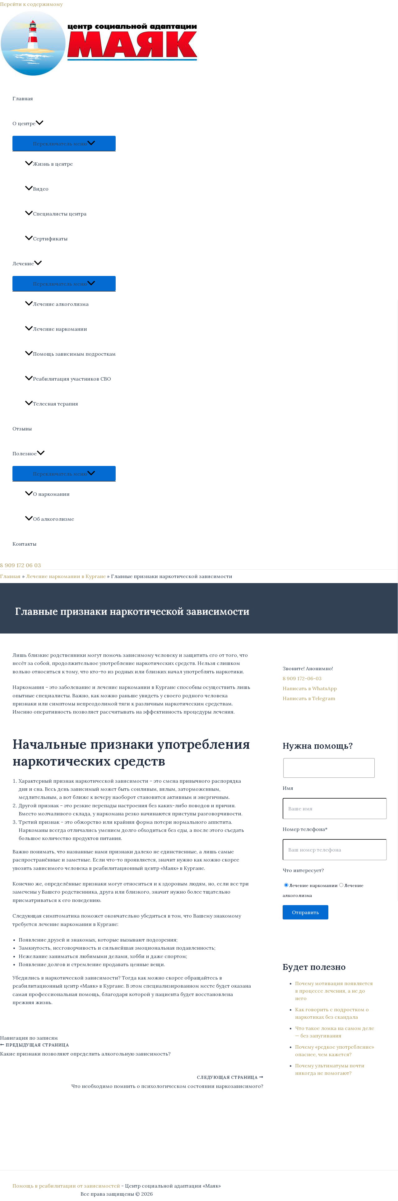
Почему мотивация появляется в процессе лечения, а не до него (334, 990)
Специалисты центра (59, 214)
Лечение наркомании (60, 329)
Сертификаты (50, 238)
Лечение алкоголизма (61, 304)
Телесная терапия (55, 404)
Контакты (24, 544)
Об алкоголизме (53, 519)
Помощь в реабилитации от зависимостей (66, 1186)
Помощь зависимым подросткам (74, 354)
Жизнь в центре (53, 164)
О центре (23, 123)
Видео (41, 189)
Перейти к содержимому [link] (31, 4)
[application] (39, 123)
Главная (22, 98)
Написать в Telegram (309, 698)
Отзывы (22, 428)
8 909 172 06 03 (20, 565)
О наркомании (51, 494)
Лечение (23, 263)
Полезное (24, 453)
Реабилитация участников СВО (72, 379)
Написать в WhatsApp (310, 688)
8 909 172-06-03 (302, 678)
